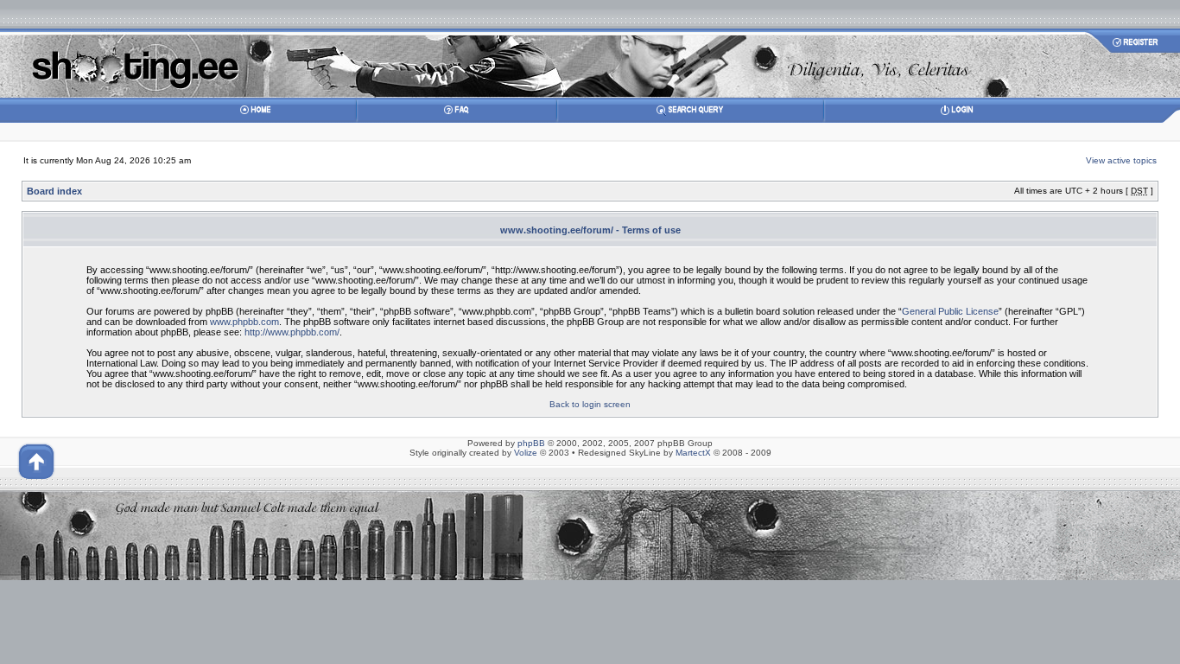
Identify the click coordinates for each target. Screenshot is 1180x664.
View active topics (1121, 160)
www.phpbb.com (244, 321)
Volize (525, 452)
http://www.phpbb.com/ (291, 332)
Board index (54, 191)
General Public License (950, 311)
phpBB (531, 443)
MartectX (693, 452)
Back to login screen (590, 404)
